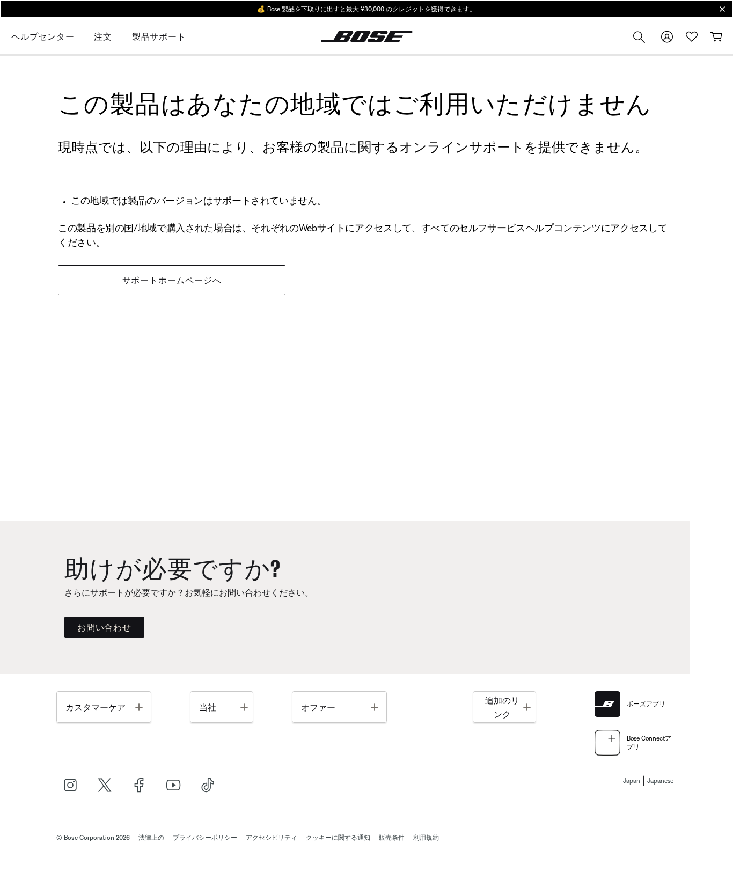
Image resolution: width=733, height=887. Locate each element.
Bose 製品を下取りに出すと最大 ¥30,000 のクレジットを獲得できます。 (371, 9)
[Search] (639, 38)
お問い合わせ (104, 627)
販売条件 (392, 837)
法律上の (151, 837)
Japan (631, 781)
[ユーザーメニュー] (667, 37)
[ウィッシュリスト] (692, 37)
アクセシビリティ (271, 837)
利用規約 (426, 837)
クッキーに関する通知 (338, 837)
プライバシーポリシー (205, 837)
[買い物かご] (716, 37)
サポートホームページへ (172, 280)
